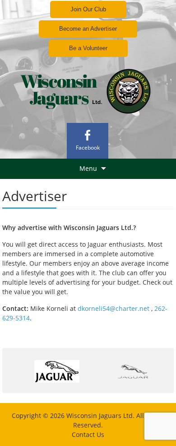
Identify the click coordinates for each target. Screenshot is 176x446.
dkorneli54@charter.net (112, 308)
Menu (88, 168)
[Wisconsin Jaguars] (88, 89)
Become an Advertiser (88, 28)
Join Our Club (88, 9)
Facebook (88, 147)
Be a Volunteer (88, 48)
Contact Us (88, 434)
